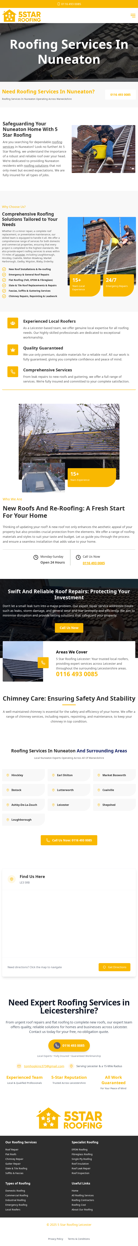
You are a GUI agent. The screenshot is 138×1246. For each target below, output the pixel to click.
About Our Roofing (82, 1209)
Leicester (20, 254)
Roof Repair (12, 1149)
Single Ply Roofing (82, 1159)
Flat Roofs (10, 1154)
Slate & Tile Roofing (16, 1168)
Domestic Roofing (15, 1190)
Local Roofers (12, 1209)
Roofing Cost (79, 1204)
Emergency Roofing (16, 1204)
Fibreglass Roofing (82, 1154)
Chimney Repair (14, 1159)
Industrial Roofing (15, 1200)
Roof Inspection (80, 1173)
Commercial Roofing (16, 1195)
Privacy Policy (55, 1238)
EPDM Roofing (80, 1149)
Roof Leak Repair (81, 1168)
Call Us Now (69, 628)
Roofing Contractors (83, 1200)
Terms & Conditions (79, 1238)
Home (75, 1190)
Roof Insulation (80, 1163)
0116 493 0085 (71, 4)
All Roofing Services (83, 1195)
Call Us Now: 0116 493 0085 (72, 840)
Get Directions (117, 967)
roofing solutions (36, 166)
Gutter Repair (13, 1163)
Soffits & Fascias (14, 1173)
